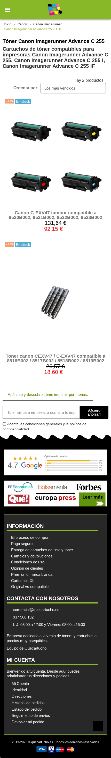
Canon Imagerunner (47, 24)
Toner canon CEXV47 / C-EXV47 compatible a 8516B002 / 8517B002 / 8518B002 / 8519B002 (55, 358)
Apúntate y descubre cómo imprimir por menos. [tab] (48, 394)
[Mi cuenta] (95, 10)
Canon (22, 24)
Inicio (7, 24)
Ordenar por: (25, 88)
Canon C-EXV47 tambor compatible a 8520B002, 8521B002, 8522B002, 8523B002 (55, 215)
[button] (7, 10)
